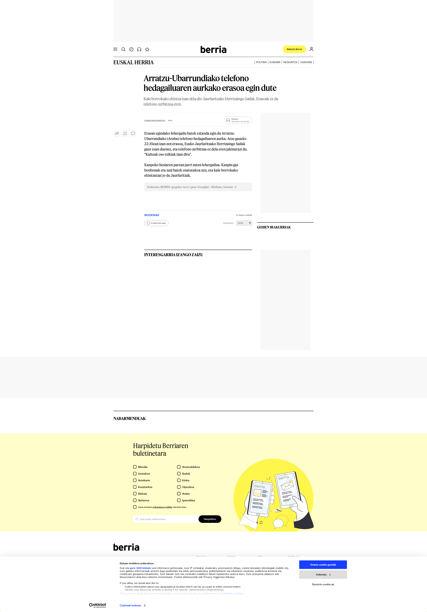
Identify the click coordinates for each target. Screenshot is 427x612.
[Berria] (126, 549)
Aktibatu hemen (222, 187)
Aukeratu (321, 574)
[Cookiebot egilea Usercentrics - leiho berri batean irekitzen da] (97, 605)
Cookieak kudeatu (130, 605)
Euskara (275, 62)
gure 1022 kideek (140, 568)
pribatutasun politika (162, 507)
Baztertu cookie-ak (323, 584)
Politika (261, 62)
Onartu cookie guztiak (323, 564)
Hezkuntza (290, 62)
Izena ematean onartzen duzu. (162, 507)
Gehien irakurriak (274, 227)
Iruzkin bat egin (158, 223)
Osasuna (306, 62)
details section (234, 593)
